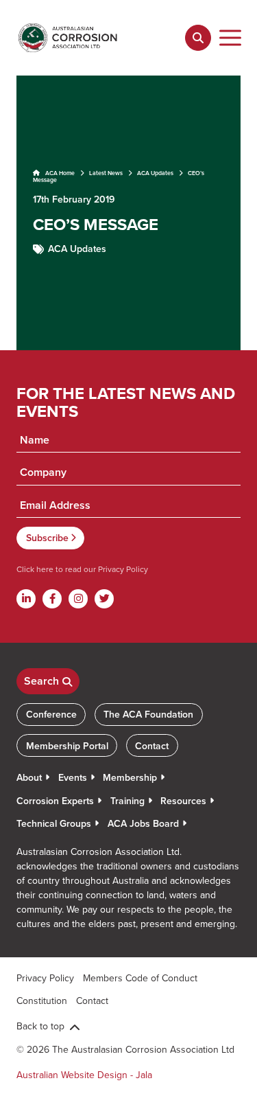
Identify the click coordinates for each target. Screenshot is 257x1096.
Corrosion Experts (55, 801)
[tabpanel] (128, 213)
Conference (51, 714)
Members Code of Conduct (140, 978)
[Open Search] (198, 38)
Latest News (106, 173)
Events (72, 777)
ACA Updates (155, 173)
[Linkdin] (26, 598)
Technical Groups (53, 823)
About (29, 777)
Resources (183, 801)
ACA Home (59, 173)
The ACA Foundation (148, 714)
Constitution (41, 1000)
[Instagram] (78, 598)
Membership (130, 777)
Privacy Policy (122, 569)
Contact (152, 746)
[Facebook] (52, 598)
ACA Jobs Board (143, 823)
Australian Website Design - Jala (84, 1075)
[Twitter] (104, 598)
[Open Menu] (231, 38)
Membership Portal (67, 746)
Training (127, 801)
